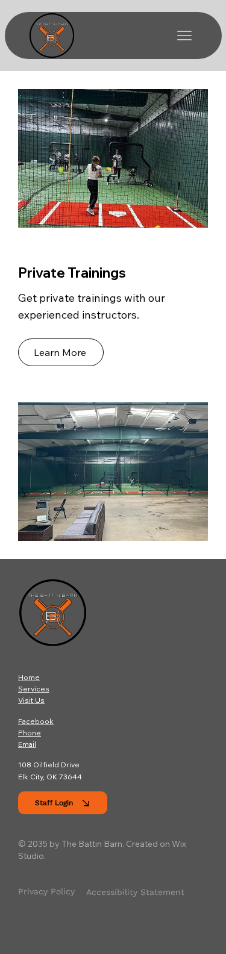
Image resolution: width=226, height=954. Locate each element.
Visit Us (31, 700)
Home (29, 677)
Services (33, 688)
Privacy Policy (46, 891)
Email (27, 744)
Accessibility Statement (135, 892)
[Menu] (184, 35)
